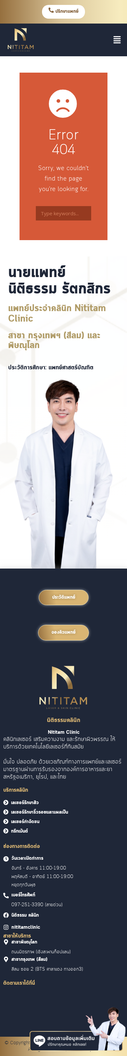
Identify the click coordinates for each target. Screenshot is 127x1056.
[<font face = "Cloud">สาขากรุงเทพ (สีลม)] (6, 959)
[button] (117, 39)
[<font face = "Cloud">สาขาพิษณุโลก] (6, 942)
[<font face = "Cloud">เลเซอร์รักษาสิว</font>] (5, 802)
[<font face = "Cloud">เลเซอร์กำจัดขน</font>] (5, 821)
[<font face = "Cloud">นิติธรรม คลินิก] (6, 915)
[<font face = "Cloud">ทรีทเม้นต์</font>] (5, 831)
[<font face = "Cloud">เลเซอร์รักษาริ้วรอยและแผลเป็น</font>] (5, 812)
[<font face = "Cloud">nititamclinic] (6, 927)
